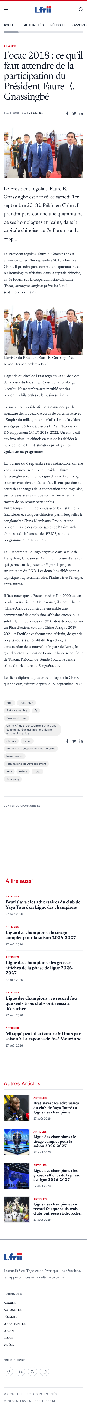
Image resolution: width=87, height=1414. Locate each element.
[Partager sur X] (74, 113)
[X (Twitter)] (32, 1371)
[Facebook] (8, 1371)
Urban (9, 1331)
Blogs (8, 1338)
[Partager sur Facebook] (67, 113)
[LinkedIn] (20, 1371)
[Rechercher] (78, 9)
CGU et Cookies (46, 1401)
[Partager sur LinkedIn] (81, 113)
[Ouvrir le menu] (8, 9)
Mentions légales (17, 1401)
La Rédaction (35, 113)
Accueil (10, 25)
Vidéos (9, 1345)
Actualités (34, 25)
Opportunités (15, 1324)
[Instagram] (44, 1371)
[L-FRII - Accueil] (43, 9)
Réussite (58, 25)
